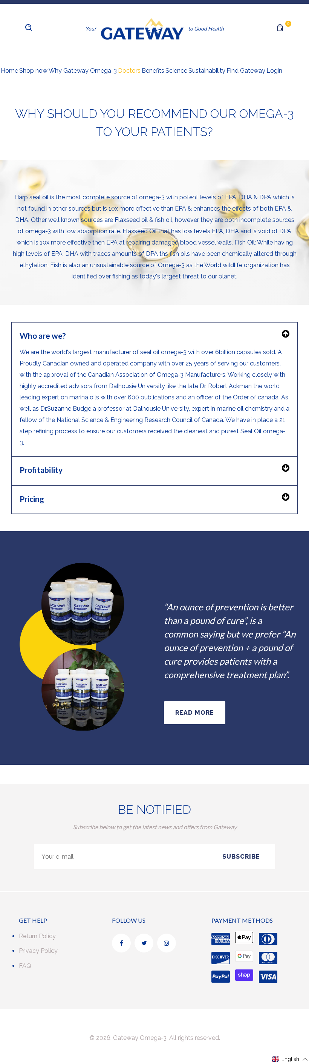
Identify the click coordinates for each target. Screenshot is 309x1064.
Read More (194, 712)
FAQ (25, 965)
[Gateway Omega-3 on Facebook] (121, 943)
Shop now (33, 70)
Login (274, 70)
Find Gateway (245, 70)
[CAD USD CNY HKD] (55, 32)
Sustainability (206, 70)
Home (9, 70)
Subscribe (241, 856)
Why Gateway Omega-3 (83, 70)
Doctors (129, 70)
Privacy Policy (38, 950)
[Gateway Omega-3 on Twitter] (144, 943)
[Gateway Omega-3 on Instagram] (166, 943)
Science (176, 70)
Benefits (153, 70)
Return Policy (37, 936)
